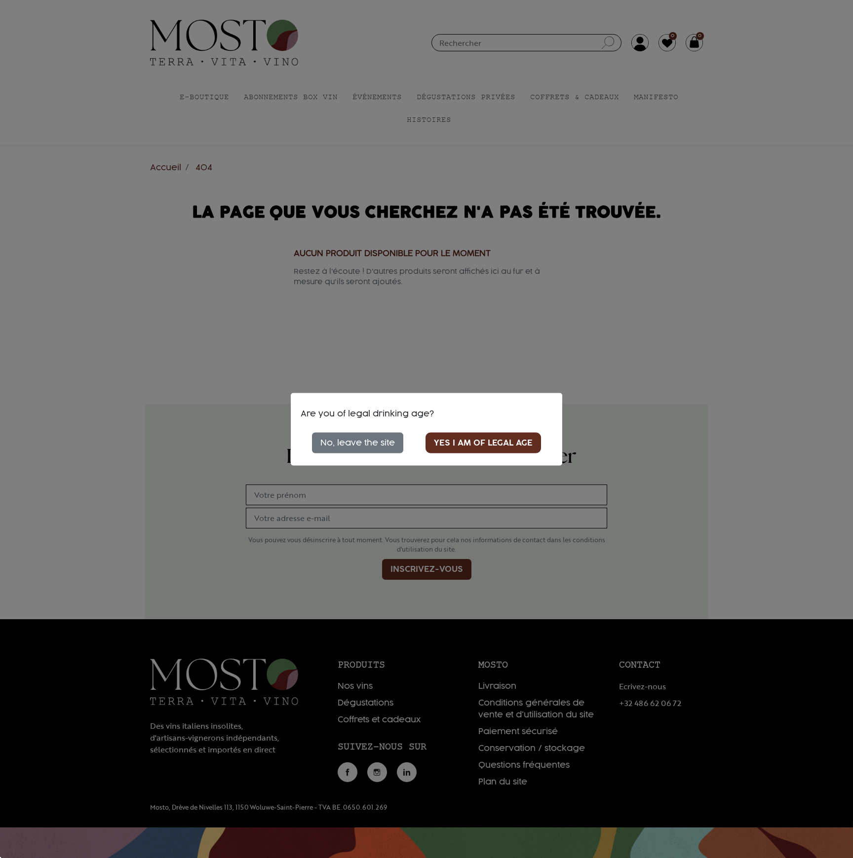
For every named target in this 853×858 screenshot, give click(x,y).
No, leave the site (357, 443)
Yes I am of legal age (483, 443)
